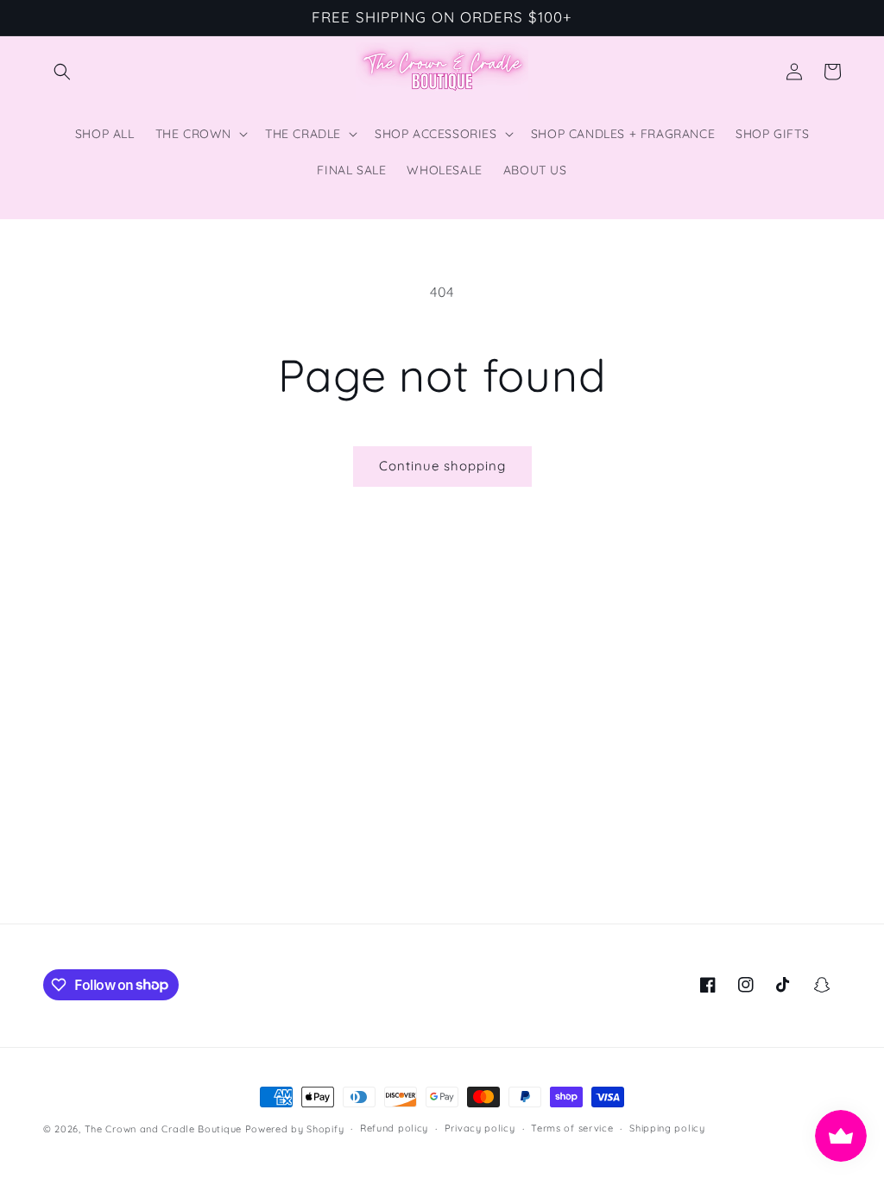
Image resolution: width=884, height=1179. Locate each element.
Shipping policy (667, 1128)
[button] (62, 72)
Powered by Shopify (294, 1129)
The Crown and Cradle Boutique (163, 1129)
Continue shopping (442, 465)
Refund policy (394, 1128)
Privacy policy (480, 1128)
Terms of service (572, 1128)
